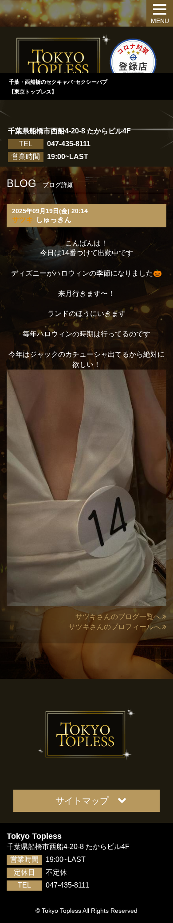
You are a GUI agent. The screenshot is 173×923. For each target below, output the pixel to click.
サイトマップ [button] (82, 801)
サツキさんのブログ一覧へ (118, 616)
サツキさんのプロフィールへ (114, 627)
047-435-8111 (68, 144)
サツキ (22, 219)
